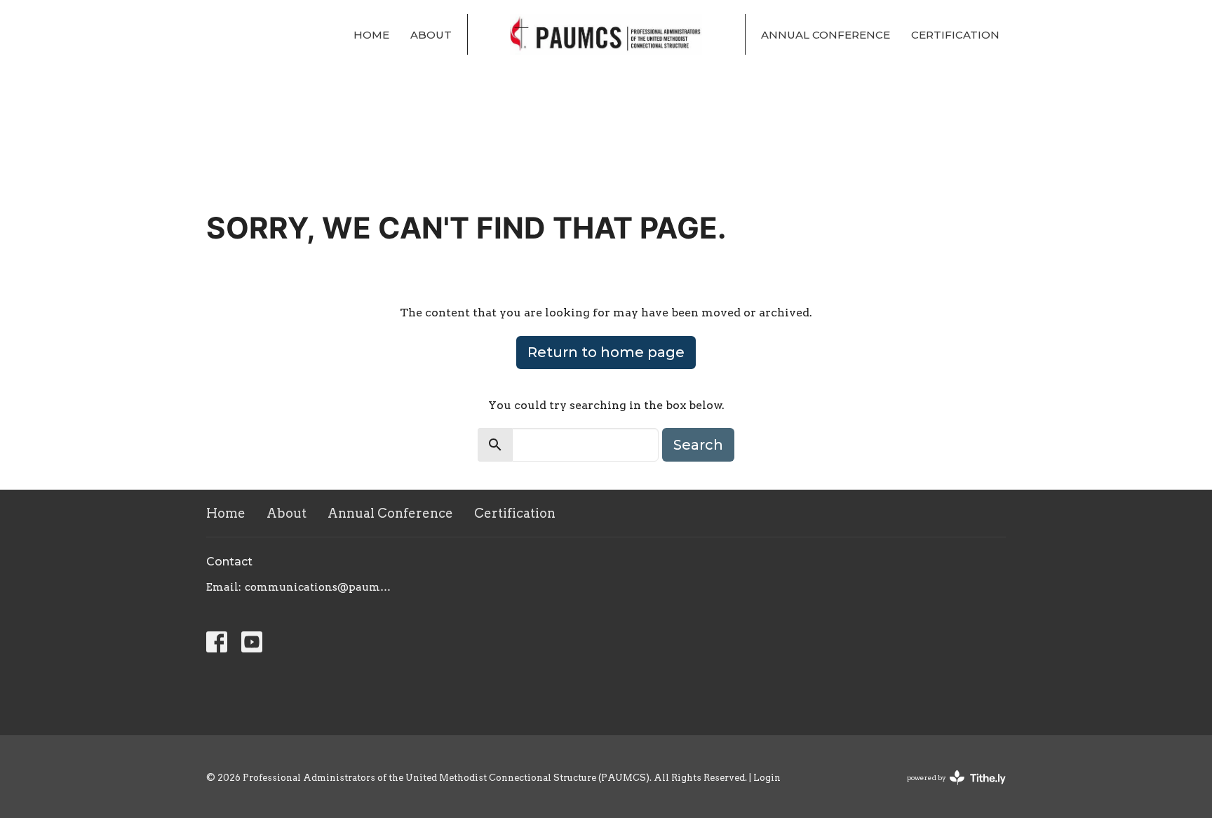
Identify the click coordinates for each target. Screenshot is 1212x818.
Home (371, 34)
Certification (955, 34)
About (431, 34)
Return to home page (606, 352)
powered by (949, 789)
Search (698, 444)
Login (767, 777)
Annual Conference (825, 34)
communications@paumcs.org (320, 587)
